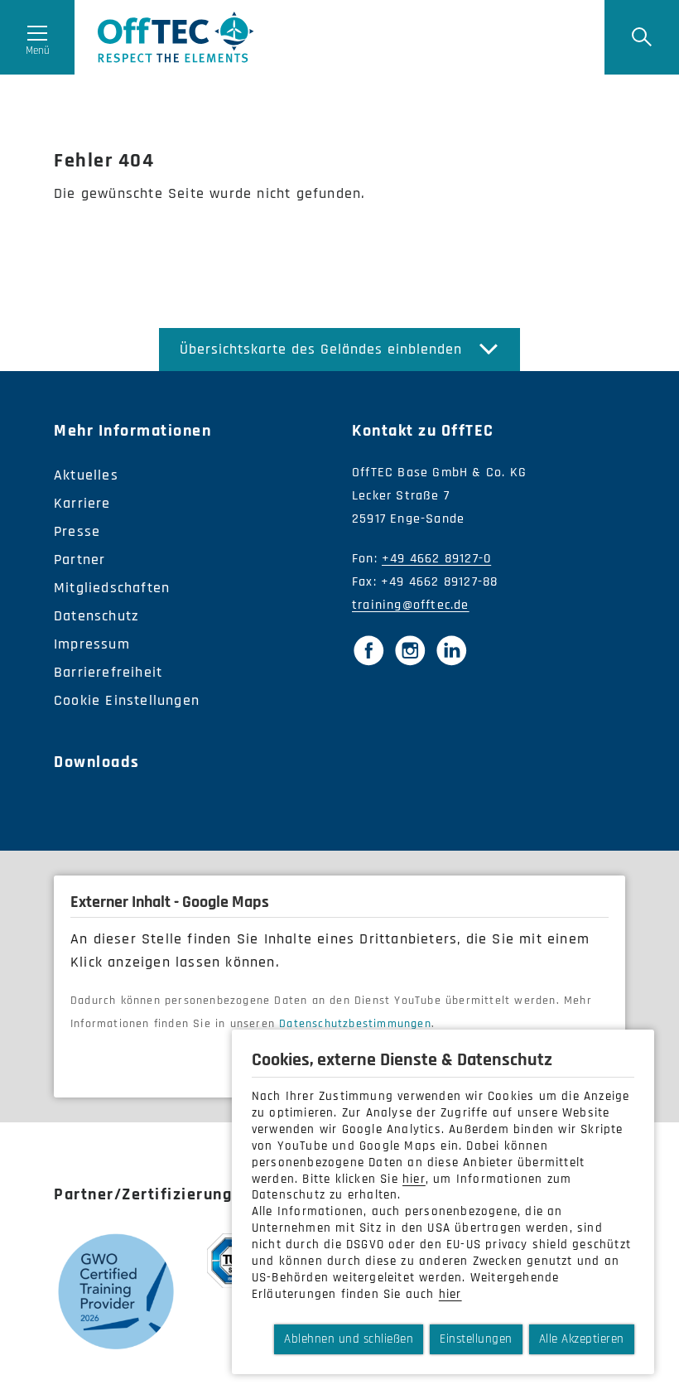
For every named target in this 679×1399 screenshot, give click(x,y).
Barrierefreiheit (108, 672)
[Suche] (641, 37)
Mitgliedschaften (112, 587)
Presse (77, 531)
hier (414, 1179)
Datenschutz (96, 615)
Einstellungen (476, 1339)
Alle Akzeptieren (581, 1339)
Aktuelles (86, 475)
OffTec (176, 37)
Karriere (82, 503)
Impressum (92, 644)
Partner (79, 559)
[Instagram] (409, 650)
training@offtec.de (411, 605)
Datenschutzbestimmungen (355, 1023)
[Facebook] (368, 650)
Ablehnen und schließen (348, 1339)
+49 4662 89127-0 (436, 558)
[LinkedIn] (451, 650)
